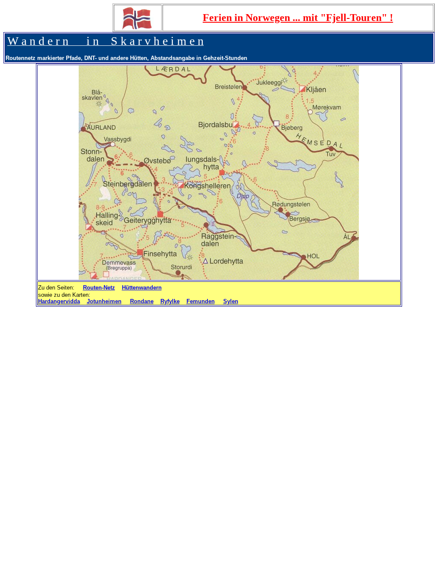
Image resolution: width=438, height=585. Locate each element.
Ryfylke (170, 301)
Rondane (142, 301)
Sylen (230, 301)
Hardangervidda (59, 301)
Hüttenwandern (142, 287)
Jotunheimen (104, 301)
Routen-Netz (99, 287)
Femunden (200, 301)
